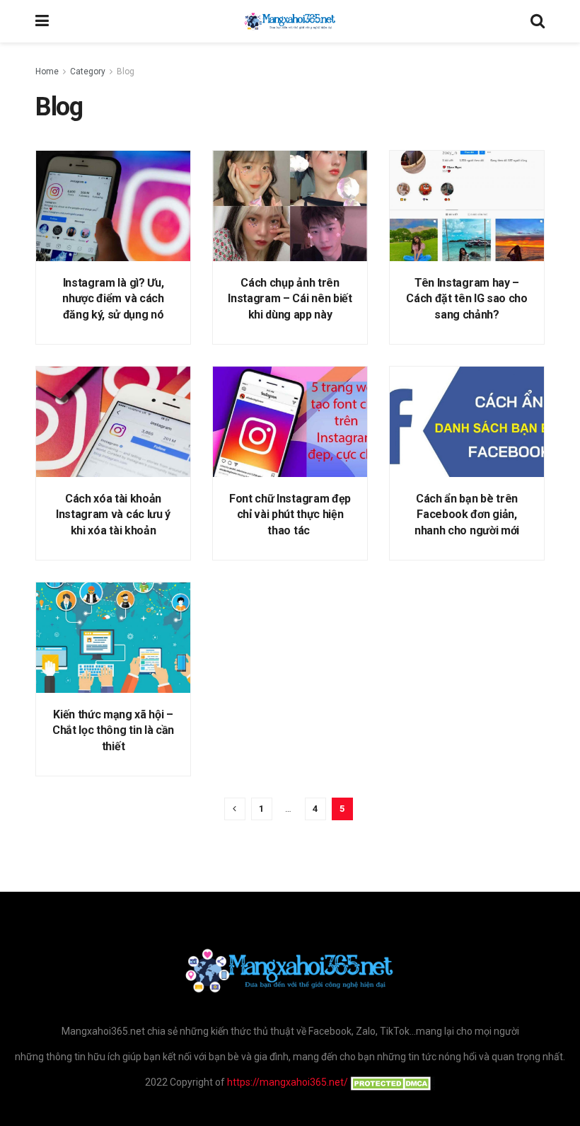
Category (87, 71)
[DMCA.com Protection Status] (391, 1082)
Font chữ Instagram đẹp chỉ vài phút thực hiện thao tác (290, 514)
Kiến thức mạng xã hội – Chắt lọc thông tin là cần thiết (113, 730)
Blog (125, 71)
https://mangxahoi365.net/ (287, 1082)
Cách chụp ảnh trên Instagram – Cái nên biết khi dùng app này (290, 298)
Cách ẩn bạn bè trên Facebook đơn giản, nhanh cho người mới (466, 514)
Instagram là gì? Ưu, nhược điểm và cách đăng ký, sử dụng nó (112, 298)
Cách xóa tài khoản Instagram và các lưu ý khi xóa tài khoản (113, 514)
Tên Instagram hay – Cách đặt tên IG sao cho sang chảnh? (467, 298)
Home (47, 71)
